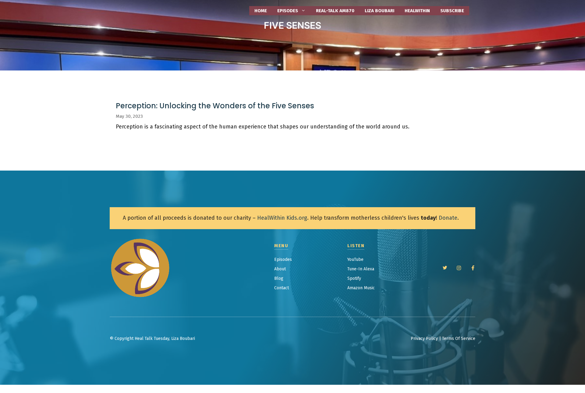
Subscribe (452, 10)
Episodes (283, 259)
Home (260, 10)
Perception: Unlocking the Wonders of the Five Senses (215, 106)
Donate (448, 218)
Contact (281, 287)
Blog (278, 278)
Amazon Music (361, 287)
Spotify (354, 278)
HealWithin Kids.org (282, 218)
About (280, 269)
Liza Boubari (379, 10)
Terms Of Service (458, 338)
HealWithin (417, 10)
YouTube (355, 259)
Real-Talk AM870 (335, 10)
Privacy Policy (424, 338)
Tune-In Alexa (360, 269)
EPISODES (287, 10)
